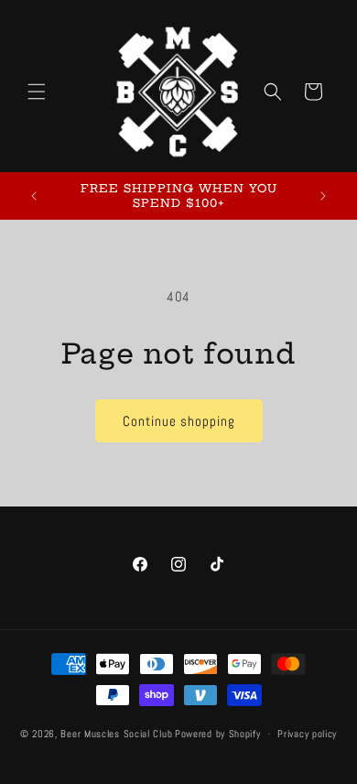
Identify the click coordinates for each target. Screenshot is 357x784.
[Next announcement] (323, 196)
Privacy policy (307, 733)
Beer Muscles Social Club (116, 733)
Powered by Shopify (218, 733)
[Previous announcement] (34, 196)
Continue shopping (179, 421)
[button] (36, 91)
